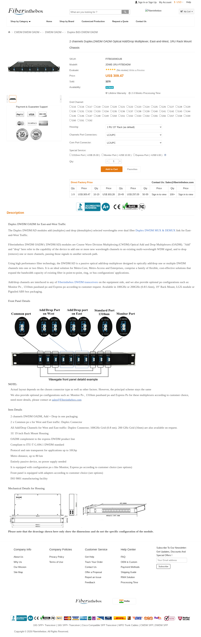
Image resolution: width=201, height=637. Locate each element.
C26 (164, 107)
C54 (147, 116)
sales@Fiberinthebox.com (66, 399)
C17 (90, 107)
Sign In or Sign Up (147, 2)
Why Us (18, 562)
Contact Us (141, 21)
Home (49, 21)
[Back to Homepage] (9, 32)
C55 (156, 116)
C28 (180, 107)
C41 (164, 111)
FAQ (123, 556)
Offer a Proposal (93, 572)
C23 (139, 107)
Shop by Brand (67, 21)
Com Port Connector (80, 142)
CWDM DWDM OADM (26, 32)
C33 (98, 111)
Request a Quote (120, 21)
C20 (115, 107)
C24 (147, 107)
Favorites (132, 169)
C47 (90, 116)
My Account (165, 2)
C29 (188, 107)
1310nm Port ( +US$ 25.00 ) (86, 155)
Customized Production (93, 21)
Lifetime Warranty (117, 93)
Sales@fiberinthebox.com (179, 182)
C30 (74, 111)
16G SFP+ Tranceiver (68, 625)
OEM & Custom (129, 562)
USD (178, 2)
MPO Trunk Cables (128, 625)
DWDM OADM (53, 32)
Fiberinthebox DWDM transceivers (77, 282)
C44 (188, 111)
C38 (139, 111)
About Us (18, 556)
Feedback (90, 582)
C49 (107, 116)
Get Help (89, 556)
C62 (90, 120)
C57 (172, 116)
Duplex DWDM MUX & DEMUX (156, 230)
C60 (74, 120)
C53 (139, 116)
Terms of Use (56, 562)
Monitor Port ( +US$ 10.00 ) (118, 155)
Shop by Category (19, 21)
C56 (164, 116)
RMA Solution (128, 577)
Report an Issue (93, 577)
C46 (82, 116)
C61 (82, 120)
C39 (147, 111)
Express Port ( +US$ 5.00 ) (149, 155)
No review (122, 70)
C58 (180, 116)
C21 (123, 107)
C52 (131, 116)
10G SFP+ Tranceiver (44, 625)
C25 (156, 107)
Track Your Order (94, 562)
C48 (98, 116)
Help (188, 2)
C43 (180, 111)
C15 (74, 107)
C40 (156, 111)
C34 (107, 111)
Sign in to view (159, 194)
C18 (98, 107)
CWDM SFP (146, 625)
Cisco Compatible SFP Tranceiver (99, 625)
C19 (107, 107)
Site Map (18, 572)
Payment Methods (130, 567)
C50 (115, 116)
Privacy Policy (56, 556)
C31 (82, 111)
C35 (115, 111)
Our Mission (20, 567)
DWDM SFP (161, 625)
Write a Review (137, 70)
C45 (74, 116)
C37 (131, 111)
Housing (73, 126)
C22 (131, 107)
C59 (188, 116)
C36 (123, 111)
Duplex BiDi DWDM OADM (82, 32)
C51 (123, 116)
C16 (82, 107)
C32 (90, 111)
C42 (172, 111)
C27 (172, 107)
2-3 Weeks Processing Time (145, 93)
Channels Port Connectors (83, 134)
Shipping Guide (128, 572)
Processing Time (129, 582)
